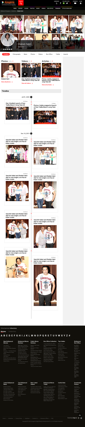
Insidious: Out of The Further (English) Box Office (50, 348)
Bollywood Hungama (5, 11)
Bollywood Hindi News (8, 400)
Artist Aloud (60, 391)
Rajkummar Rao (61, 360)
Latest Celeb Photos (22, 388)
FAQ (52, 418)
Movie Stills (20, 391)
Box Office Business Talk (8, 392)
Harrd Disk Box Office (48, 350)
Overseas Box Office (77, 354)
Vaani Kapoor (61, 351)
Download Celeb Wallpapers (76, 390)
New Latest (34, 383)
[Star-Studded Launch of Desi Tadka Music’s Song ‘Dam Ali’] (31, 70)
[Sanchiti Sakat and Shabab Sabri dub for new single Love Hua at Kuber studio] (17, 154)
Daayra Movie (6, 361)
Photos (6, 61)
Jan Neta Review (21, 363)
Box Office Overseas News (9, 394)
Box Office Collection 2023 (76, 365)
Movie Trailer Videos (35, 389)
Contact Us (35, 418)
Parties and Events (22, 386)
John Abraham (61, 355)
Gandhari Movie (6, 346)
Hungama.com (61, 389)
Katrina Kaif (60, 345)
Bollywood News (7, 386)
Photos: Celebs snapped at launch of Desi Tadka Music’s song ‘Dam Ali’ (51, 80)
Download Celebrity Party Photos (77, 396)
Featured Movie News (8, 388)
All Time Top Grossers (77, 351)
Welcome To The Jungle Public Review (36, 353)
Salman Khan (61, 354)
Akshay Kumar (61, 343)
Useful (61, 383)
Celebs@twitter (61, 388)
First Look (20, 392)
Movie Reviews (6, 398)
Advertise (10, 418)
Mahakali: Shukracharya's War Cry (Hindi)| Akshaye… (49, 390)
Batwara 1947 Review (22, 348)
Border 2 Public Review (36, 362)
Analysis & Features (76, 348)
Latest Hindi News (62, 385)
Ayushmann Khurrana (63, 357)
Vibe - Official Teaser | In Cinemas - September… (49, 398)
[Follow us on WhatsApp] (64, 3)
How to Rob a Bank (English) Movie (9, 349)
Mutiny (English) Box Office (49, 352)
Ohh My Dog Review (22, 353)
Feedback (27, 418)
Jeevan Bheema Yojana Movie (8, 353)
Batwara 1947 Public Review (35, 346)
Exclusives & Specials (35, 392)
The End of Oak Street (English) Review (23, 350)
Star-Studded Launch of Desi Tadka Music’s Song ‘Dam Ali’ (31, 79)
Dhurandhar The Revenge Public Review (36, 358)
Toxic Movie (6, 345)
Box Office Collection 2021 (76, 372)
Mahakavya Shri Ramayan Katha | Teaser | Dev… (49, 400)
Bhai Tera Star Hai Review (23, 355)
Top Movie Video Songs (36, 386)
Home (4, 418)
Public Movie (34, 342)
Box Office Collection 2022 (76, 368)
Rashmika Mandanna (62, 352)
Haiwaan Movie (6, 355)
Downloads (77, 383)
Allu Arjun (60, 349)
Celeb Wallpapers (22, 389)
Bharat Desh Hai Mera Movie (9, 358)
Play (24, 74)
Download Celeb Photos (77, 387)
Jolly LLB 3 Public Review (36, 366)
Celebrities (13, 11)
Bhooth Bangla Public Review (35, 355)
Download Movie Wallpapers (76, 411)
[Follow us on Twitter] (67, 3)
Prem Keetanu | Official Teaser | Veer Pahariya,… (49, 392)
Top (61, 341)
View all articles (47, 85)
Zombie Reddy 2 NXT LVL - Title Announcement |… (49, 395)
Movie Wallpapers (22, 394)
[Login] (81, 3)
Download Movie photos (77, 393)
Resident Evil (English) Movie (9, 359)
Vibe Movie (5, 356)
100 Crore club (76, 356)
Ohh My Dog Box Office (49, 361)
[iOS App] (81, 418)
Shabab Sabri (5, 79)
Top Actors (76, 360)
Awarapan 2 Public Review (35, 348)
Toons (19, 395)
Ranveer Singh (61, 346)
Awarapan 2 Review (22, 352)
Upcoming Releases (8, 397)
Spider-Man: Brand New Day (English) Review (23, 357)
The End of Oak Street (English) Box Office (48, 359)
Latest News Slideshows (8, 395)
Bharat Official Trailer (62, 398)
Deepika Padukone (62, 348)
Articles (46, 61)
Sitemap (60, 394)
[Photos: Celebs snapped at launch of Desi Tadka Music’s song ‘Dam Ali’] (51, 70)
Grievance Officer (44, 418)
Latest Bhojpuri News (62, 386)
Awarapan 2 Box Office (48, 356)
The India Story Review (23, 361)
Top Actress (76, 362)
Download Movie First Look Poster (77, 400)
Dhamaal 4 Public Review (36, 350)
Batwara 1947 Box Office (49, 357)
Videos (26, 61)
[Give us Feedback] (75, 3)
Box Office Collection (76, 346)
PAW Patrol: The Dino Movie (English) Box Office (50, 354)
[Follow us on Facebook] (60, 3)
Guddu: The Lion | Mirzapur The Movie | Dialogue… (50, 387)
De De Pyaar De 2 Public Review (36, 364)
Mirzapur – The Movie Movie (9, 351)
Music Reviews (61, 397)
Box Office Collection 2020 (76, 376)
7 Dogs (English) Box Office (49, 343)
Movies (3, 331)
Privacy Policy (19, 418)
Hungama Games (62, 392)
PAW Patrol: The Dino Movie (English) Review (23, 346)
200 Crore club (76, 359)
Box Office (50, 341)
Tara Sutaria (60, 358)
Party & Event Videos (35, 391)
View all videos (26, 83)
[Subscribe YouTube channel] (70, 3)
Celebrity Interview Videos (36, 388)
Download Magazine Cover (76, 404)
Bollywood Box (77, 342)
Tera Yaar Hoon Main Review (22, 360)
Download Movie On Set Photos (77, 407)
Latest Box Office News (8, 389)
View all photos (6, 82)
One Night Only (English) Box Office (50, 346)
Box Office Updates (7, 391)
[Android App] (78, 418)
